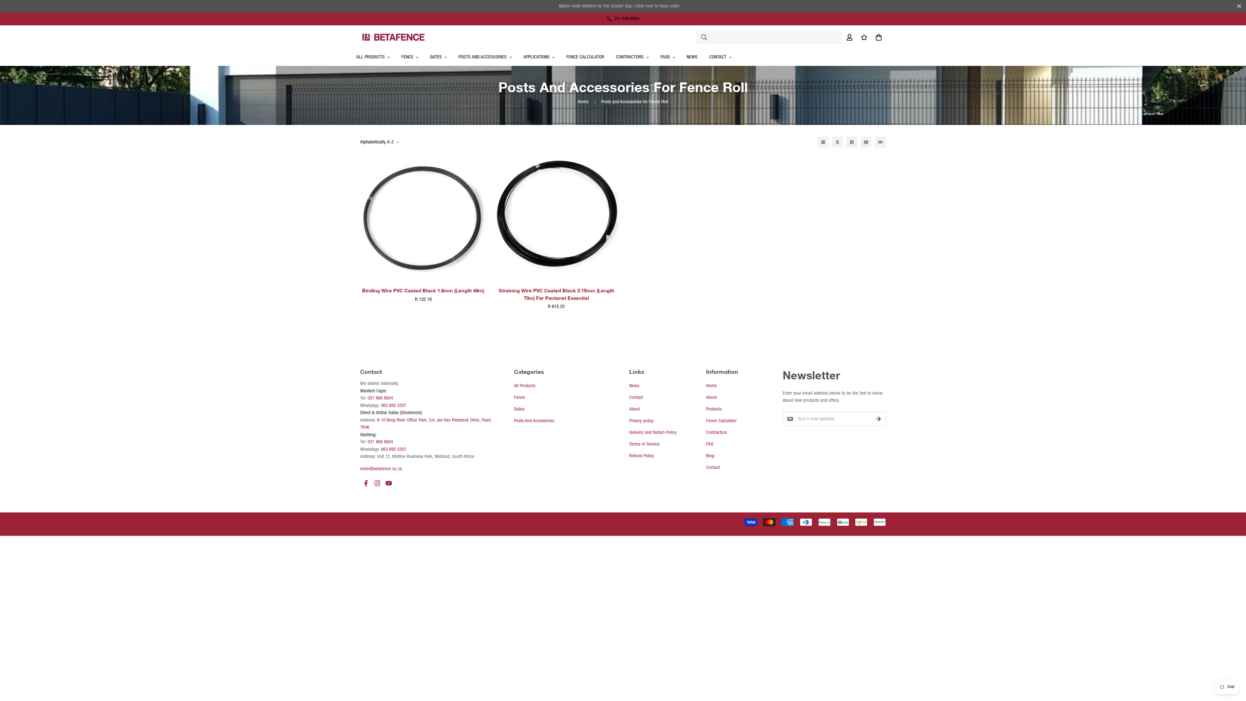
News (692, 57)
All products (370, 57)
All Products (524, 386)
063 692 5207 (393, 405)
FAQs (665, 57)
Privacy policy (641, 421)
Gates (436, 57)
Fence (407, 57)
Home (583, 102)
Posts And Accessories (482, 57)
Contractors (716, 432)
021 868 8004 (380, 398)
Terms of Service (644, 444)
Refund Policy (641, 456)
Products (714, 409)
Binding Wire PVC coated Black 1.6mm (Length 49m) (423, 290)
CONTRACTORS (630, 57)
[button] (877, 37)
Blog (710, 456)
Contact (718, 57)
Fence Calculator (585, 57)
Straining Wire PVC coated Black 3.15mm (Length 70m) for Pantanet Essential (556, 294)
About (634, 409)
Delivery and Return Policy (653, 432)
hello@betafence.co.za (381, 469)
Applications (536, 57)
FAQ (709, 444)
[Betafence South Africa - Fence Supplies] (393, 37)
